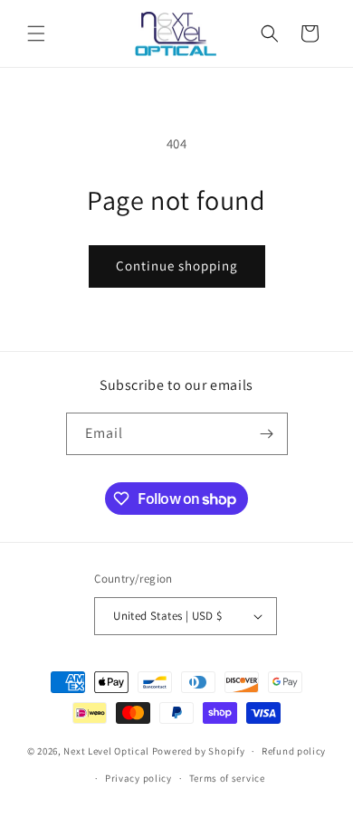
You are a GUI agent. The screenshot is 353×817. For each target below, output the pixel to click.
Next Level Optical (107, 751)
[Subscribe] (267, 434)
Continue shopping (177, 265)
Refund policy (294, 751)
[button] (36, 33)
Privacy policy (138, 778)
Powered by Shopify (198, 751)
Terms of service (227, 778)
